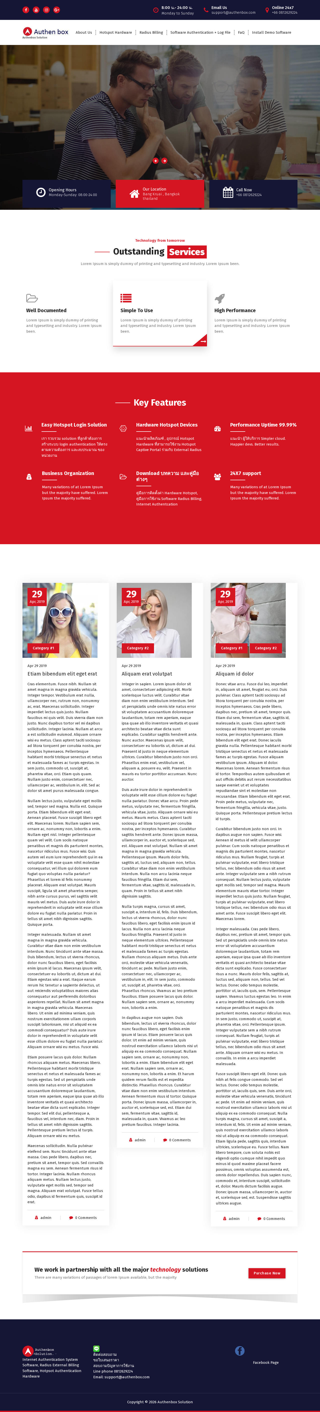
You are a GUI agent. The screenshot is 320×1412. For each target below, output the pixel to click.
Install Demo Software (271, 32)
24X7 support (245, 473)
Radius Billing (151, 32)
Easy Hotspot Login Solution (74, 425)
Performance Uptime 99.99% (263, 425)
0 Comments (86, 1217)
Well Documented (46, 310)
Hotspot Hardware (116, 32)
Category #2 (138, 648)
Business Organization (68, 473)
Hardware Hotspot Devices (167, 425)
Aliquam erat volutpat (147, 674)
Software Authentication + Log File (200, 32)
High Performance (235, 310)
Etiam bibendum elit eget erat (62, 674)
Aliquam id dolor (235, 674)
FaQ (241, 32)
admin (46, 1217)
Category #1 (43, 648)
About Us (84, 32)
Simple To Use (136, 310)
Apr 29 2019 (37, 666)
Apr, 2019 (37, 596)
